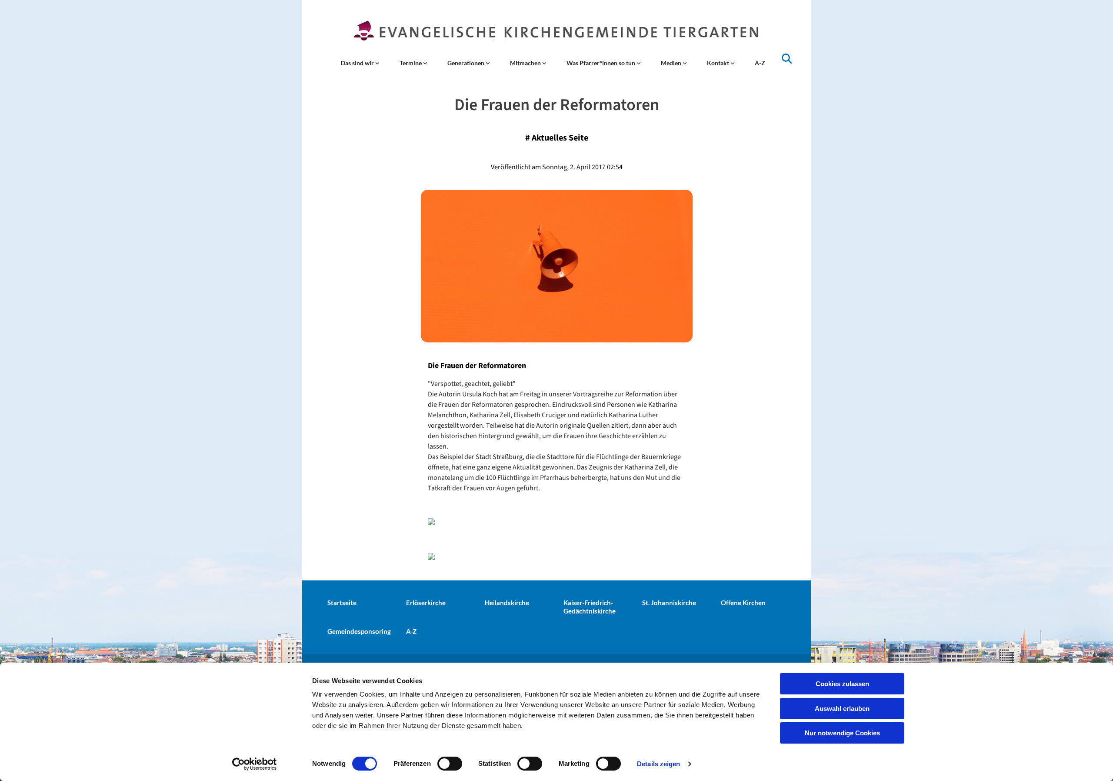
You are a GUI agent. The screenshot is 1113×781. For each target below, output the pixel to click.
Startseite (342, 603)
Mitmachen (526, 63)
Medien (672, 63)
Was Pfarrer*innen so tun (601, 63)
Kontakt (718, 63)
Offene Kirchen (743, 603)
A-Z (760, 63)
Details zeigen (658, 764)
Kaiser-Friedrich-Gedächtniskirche (589, 607)
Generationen (466, 63)
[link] (360, 63)
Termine (411, 63)
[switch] (449, 764)
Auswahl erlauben (842, 708)
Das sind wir (358, 63)
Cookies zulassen (842, 683)
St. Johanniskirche (669, 603)
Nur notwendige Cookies (842, 733)
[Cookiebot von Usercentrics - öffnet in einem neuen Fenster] (255, 764)
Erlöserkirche (426, 603)
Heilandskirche (507, 603)
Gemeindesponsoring (359, 631)
